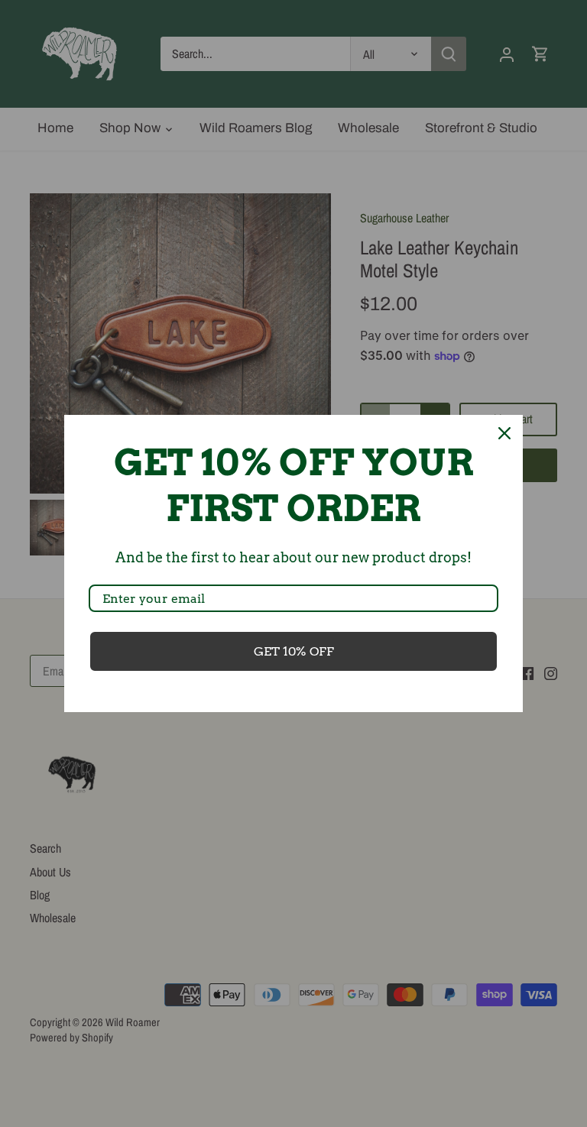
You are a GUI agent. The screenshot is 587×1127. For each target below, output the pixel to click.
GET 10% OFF (294, 651)
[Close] (504, 433)
